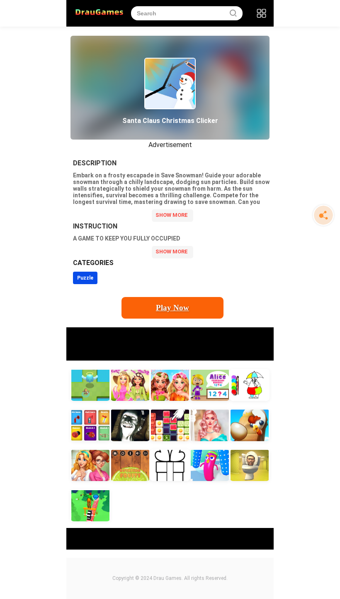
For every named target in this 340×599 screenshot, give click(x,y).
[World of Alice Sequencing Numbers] (210, 385)
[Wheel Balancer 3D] (90, 505)
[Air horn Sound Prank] (90, 425)
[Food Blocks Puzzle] (170, 425)
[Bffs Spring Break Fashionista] (130, 385)
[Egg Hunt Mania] (250, 425)
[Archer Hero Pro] (90, 385)
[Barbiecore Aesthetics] (210, 425)
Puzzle (85, 278)
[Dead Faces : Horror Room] (130, 425)
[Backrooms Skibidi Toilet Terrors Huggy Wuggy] (250, 465)
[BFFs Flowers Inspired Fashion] (170, 385)
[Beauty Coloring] (170, 465)
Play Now (172, 307)
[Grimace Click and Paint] (250, 385)
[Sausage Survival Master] (210, 465)
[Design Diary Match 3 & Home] (90, 465)
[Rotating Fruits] (130, 465)
